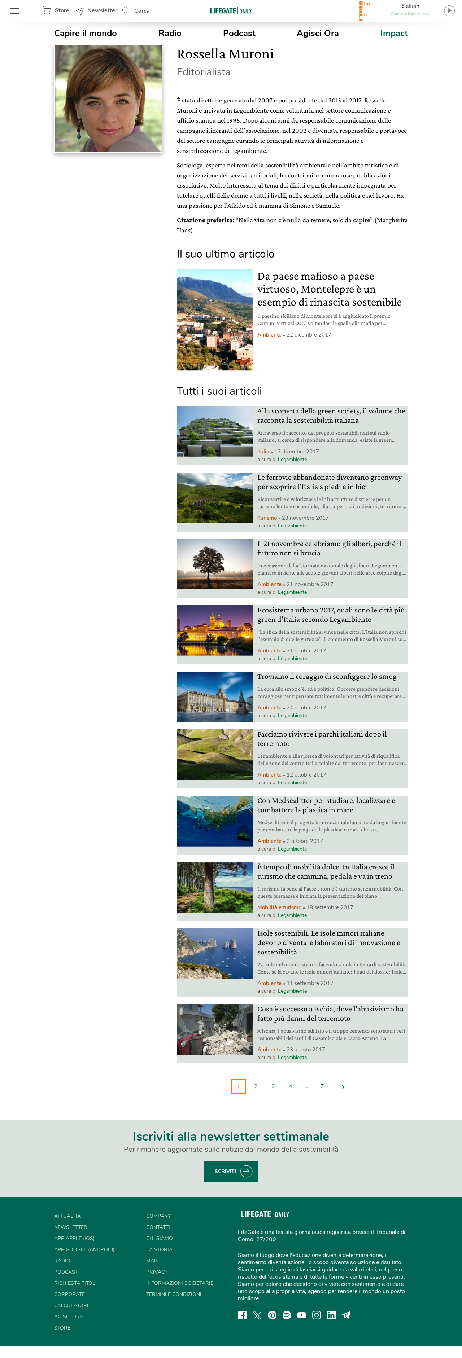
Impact (394, 33)
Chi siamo (159, 1238)
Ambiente (269, 334)
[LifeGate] (231, 11)
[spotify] (287, 1315)
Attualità (67, 1216)
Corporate (69, 1294)
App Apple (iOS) (74, 1238)
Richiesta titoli (75, 1283)
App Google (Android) (84, 1249)
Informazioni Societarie (179, 1283)
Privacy (156, 1272)
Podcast (239, 33)
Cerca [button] (142, 11)
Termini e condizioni (173, 1294)
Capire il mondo (85, 33)
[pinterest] (272, 1315)
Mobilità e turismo (279, 907)
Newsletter (102, 10)
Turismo (267, 518)
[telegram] (346, 1315)
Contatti (158, 1227)
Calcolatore (72, 1305)
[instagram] (316, 1315)
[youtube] (301, 1315)
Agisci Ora (318, 33)
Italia (263, 451)
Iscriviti (224, 1171)
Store (62, 10)
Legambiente (292, 459)
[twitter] (257, 1315)
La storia (159, 1249)
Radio (170, 33)
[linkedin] (331, 1315)
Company (158, 1216)
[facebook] (242, 1315)
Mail (152, 1260)
